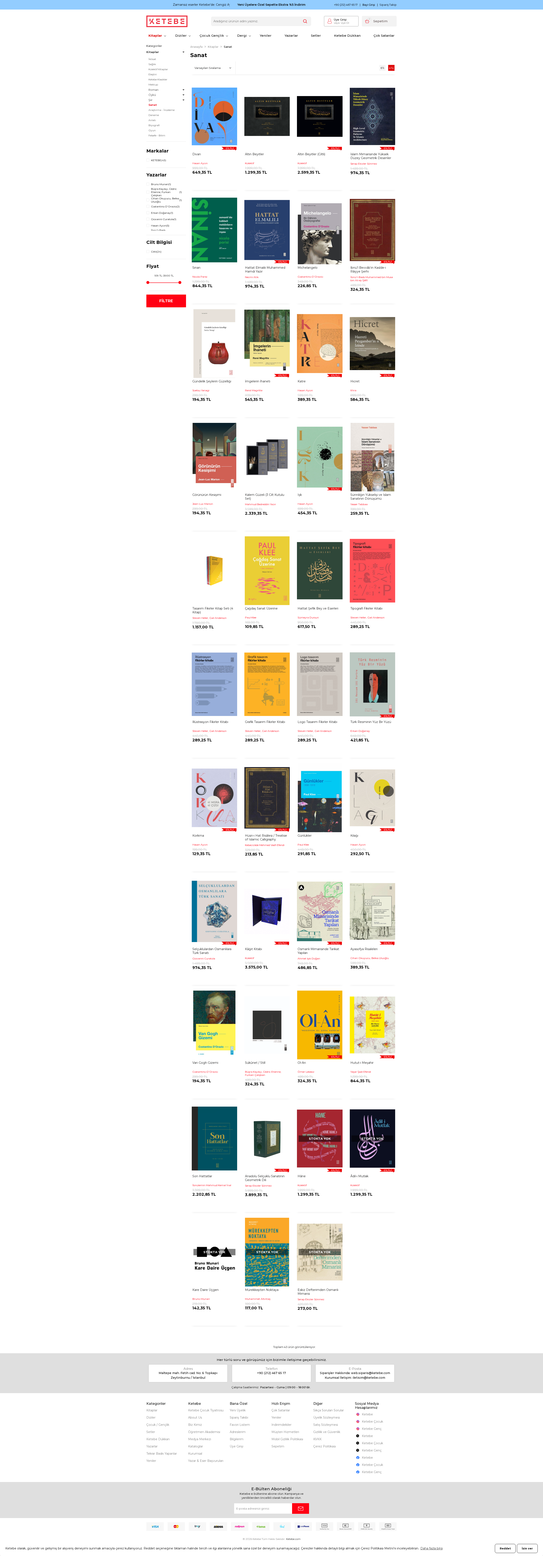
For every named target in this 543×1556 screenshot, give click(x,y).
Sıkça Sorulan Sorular (328, 1410)
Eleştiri (152, 74)
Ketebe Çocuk (372, 1421)
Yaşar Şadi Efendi (360, 1071)
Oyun (152, 130)
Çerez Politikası (324, 1446)
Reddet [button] (505, 1548)
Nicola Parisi (199, 276)
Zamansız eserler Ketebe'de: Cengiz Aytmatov (181, 5)
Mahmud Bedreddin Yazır (260, 504)
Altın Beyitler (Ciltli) (311, 154)
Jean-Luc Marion (202, 503)
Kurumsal (195, 1453)
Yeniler (266, 36)
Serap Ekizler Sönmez (363, 163)
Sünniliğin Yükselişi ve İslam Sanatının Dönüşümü (370, 496)
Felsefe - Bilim (156, 135)
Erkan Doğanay (360, 731)
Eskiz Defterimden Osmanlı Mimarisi (318, 1292)
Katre (302, 381)
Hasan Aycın (200, 163)
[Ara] (305, 21)
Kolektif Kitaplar (158, 69)
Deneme (153, 115)
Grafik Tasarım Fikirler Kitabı (265, 722)
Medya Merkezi (199, 1439)
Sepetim (278, 1446)
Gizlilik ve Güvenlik (326, 1432)
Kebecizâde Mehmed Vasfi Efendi (264, 845)
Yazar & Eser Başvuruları (205, 1461)
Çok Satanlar (384, 36)
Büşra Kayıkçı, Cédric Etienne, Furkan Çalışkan (263, 1073)
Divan (196, 154)
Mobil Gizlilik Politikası (287, 1439)
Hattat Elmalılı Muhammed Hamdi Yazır (265, 269)
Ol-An (302, 1063)
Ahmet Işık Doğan (309, 958)
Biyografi (154, 125)
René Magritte (253, 390)
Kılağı (354, 835)
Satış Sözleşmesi (325, 1425)
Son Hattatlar (202, 1176)
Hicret (355, 381)
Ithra (353, 390)
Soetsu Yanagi (200, 390)
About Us (195, 1417)
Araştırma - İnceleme (161, 110)
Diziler (181, 36)
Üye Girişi (340, 19)
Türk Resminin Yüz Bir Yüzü (370, 722)
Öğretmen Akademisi (204, 1432)
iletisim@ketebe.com (369, 1378)
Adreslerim (238, 1432)
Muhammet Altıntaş (257, 1298)
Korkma (198, 835)
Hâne (302, 1176)
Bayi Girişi (368, 5)
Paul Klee (250, 617)
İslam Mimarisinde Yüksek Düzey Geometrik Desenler (370, 156)
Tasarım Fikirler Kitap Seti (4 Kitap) (212, 610)
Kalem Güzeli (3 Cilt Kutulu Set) (264, 496)
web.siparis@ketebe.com (370, 1373)
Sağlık (152, 64)
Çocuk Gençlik (212, 36)
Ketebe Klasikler (157, 79)
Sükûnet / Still (255, 1063)
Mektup (153, 84)
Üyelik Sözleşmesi (326, 1417)
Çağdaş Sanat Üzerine (261, 608)
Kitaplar (155, 36)
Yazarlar (291, 36)
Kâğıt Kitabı (253, 949)
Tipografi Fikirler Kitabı (366, 608)
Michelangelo (308, 268)
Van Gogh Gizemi (205, 1063)
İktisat (152, 59)
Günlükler (305, 835)
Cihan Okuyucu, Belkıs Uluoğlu (369, 958)
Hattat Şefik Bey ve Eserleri (318, 608)
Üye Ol (341, 22)
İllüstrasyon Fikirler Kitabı (210, 722)
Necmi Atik (252, 277)
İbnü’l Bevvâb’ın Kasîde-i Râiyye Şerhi (368, 269)
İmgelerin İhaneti (257, 381)
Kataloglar (195, 1446)
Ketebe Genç (372, 1429)
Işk (300, 495)
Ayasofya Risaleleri (364, 949)
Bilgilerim (237, 1439)
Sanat (152, 104)
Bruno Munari (201, 1298)
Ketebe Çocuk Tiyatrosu (206, 1410)
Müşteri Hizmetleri (285, 1432)
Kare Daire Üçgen (205, 1290)
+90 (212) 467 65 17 (346, 4)
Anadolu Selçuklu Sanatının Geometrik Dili (265, 1178)
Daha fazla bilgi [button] (431, 1548)
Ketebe (367, 1414)
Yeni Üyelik (238, 1410)
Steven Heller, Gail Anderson (209, 617)
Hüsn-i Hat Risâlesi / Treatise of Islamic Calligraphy (266, 837)
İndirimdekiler (281, 1425)
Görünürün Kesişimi (206, 495)
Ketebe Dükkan (347, 36)
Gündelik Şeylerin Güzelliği (211, 381)
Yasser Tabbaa (359, 504)
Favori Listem (240, 1425)
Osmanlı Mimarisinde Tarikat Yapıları (318, 951)
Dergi (242, 36)
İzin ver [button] (527, 1548)
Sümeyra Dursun (308, 617)
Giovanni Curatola (203, 958)
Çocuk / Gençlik (157, 1425)
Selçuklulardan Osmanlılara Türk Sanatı (211, 951)
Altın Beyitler (254, 154)
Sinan (196, 268)
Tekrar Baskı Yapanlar (161, 1453)
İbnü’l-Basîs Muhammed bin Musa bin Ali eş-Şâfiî (371, 278)
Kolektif (249, 163)
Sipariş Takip (388, 4)
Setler (316, 36)
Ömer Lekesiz (306, 1071)
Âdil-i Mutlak (359, 1176)
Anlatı (152, 120)
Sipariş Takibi (239, 1417)
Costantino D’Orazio (310, 276)
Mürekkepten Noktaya (261, 1290)
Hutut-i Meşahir (362, 1063)
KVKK (317, 1439)
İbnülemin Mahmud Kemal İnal (211, 1185)
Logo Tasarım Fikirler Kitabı (317, 722)
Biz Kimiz (195, 1425)
